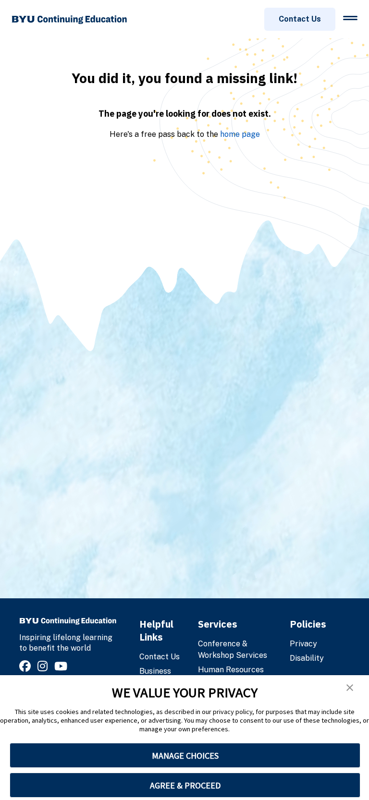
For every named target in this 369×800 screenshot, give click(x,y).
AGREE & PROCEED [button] (185, 785)
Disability (307, 658)
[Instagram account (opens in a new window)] (43, 666)
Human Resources (231, 669)
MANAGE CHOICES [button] (185, 755)
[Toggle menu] (350, 18)
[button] (349, 687)
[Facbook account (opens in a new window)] (26, 666)
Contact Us (300, 19)
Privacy (303, 643)
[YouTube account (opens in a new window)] (62, 666)
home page (240, 134)
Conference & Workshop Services (232, 649)
